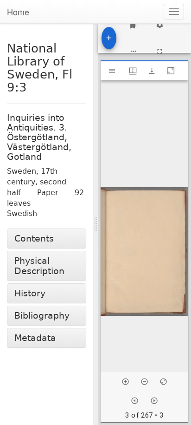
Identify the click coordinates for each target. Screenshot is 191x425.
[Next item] (154, 400)
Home (18, 12)
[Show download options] (151, 70)
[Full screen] (159, 51)
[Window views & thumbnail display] (132, 70)
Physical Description (39, 265)
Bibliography (42, 315)
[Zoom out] (144, 381)
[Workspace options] (133, 51)
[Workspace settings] (159, 24)
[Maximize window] (170, 70)
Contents (34, 238)
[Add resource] (109, 38)
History (29, 293)
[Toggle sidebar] (111, 70)
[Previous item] (134, 400)
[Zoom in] (125, 381)
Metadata (35, 338)
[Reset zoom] (163, 381)
